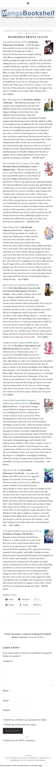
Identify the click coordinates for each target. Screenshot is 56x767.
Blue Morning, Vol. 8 (13, 100)
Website (6, 710)
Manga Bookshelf (28, 16)
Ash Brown (24, 31)
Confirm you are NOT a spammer (19, 740)
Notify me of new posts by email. (20, 725)
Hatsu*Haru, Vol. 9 (12, 227)
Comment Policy (35, 637)
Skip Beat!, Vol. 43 (11, 470)
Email (6, 700)
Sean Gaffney (35, 31)
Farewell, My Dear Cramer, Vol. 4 (19, 163)
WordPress (16, 760)
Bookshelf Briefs (33, 614)
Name (6, 691)
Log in (29, 755)
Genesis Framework (36, 760)
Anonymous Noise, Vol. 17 (15, 42)
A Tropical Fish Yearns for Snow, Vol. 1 (21, 531)
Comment (8, 661)
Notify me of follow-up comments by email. (26, 720)
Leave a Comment (32, 33)
